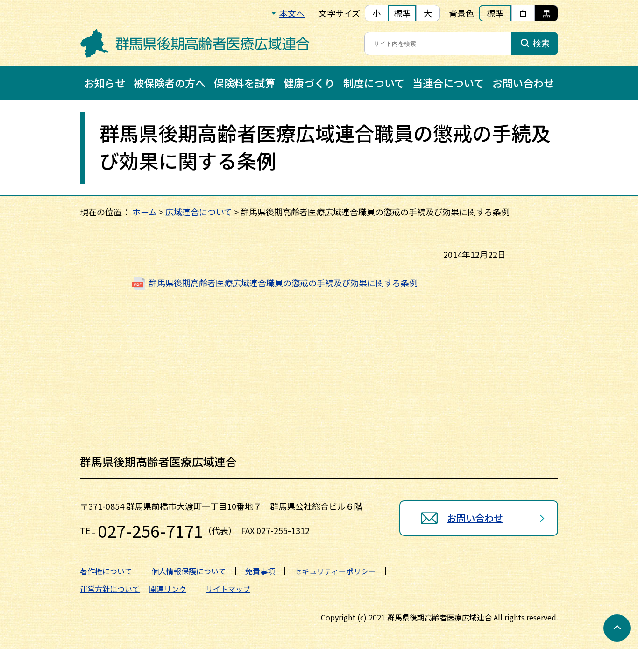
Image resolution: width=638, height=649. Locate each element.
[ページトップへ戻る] (617, 628)
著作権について (106, 571)
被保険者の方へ (170, 82)
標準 (402, 13)
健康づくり (309, 82)
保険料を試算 (244, 82)
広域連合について (198, 212)
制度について (373, 82)
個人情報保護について (188, 571)
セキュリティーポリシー (335, 571)
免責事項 (260, 571)
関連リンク (167, 588)
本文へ (292, 13)
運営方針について (110, 588)
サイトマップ (228, 588)
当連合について (448, 82)
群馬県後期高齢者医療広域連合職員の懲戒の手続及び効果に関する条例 (284, 283)
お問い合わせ (523, 82)
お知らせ (104, 82)
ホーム (144, 212)
